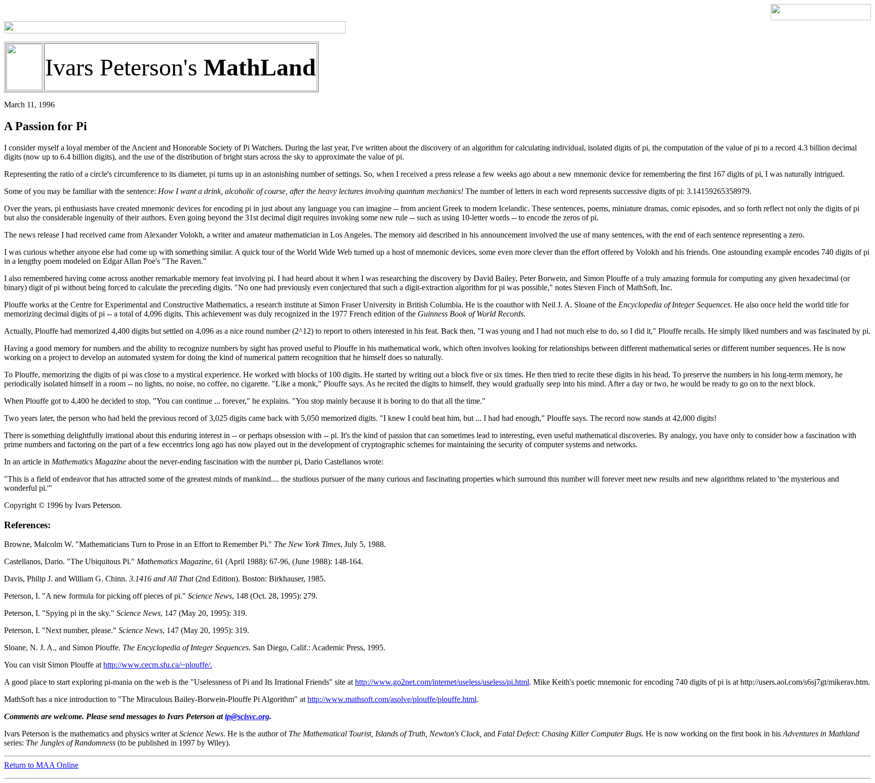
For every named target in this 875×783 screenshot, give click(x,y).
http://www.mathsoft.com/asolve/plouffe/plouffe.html (391, 699)
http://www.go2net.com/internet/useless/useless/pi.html (442, 682)
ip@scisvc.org (247, 716)
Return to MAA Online (41, 765)
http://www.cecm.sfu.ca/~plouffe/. (157, 664)
